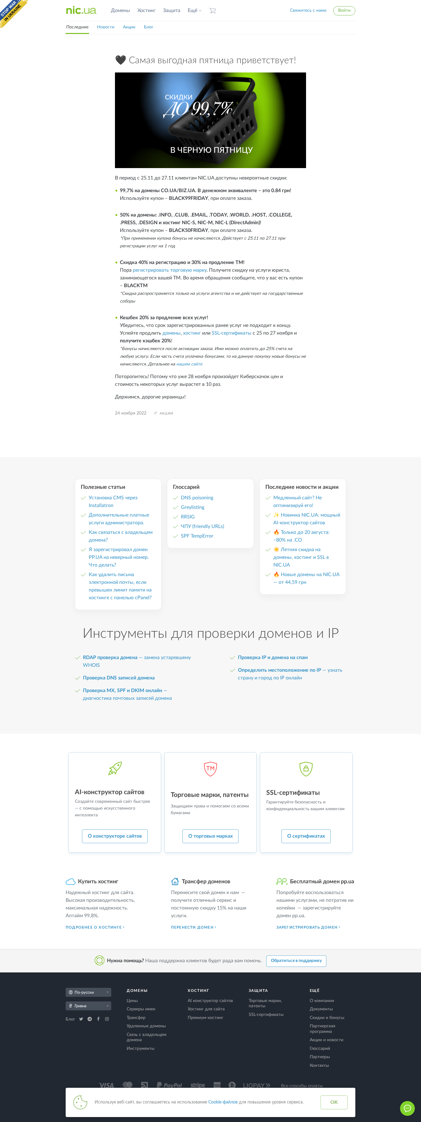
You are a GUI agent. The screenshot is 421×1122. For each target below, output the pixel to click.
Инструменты (140, 1048)
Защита (171, 10)
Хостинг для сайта (206, 1009)
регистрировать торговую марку (169, 270)
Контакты (319, 1065)
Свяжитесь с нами (308, 10)
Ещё (192, 10)
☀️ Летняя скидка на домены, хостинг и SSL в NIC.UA (301, 557)
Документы (321, 1009)
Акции (129, 27)
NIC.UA (81, 10)
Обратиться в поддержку (296, 961)
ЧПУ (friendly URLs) (202, 526)
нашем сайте (189, 364)
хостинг (192, 333)
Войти (344, 10)
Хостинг (146, 10)
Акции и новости (326, 1040)
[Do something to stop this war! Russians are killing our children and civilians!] (14, 14)
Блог (148, 27)
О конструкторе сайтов (115, 836)
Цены (132, 1001)
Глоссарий (320, 1048)
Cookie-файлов (223, 1102)
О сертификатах (306, 836)
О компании (322, 1001)
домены (171, 333)
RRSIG (188, 516)
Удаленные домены (146, 1026)
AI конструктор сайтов (210, 1001)
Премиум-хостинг (205, 1018)
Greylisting (192, 507)
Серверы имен (141, 1009)
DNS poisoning (197, 497)
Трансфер (136, 1018)
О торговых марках (210, 836)
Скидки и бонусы (327, 1018)
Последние (77, 27)
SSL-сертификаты (231, 333)
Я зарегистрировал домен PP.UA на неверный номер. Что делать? (119, 557)
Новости (105, 27)
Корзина (212, 10)
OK (334, 1102)
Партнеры (320, 1057)
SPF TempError (197, 536)
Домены (120, 10)
